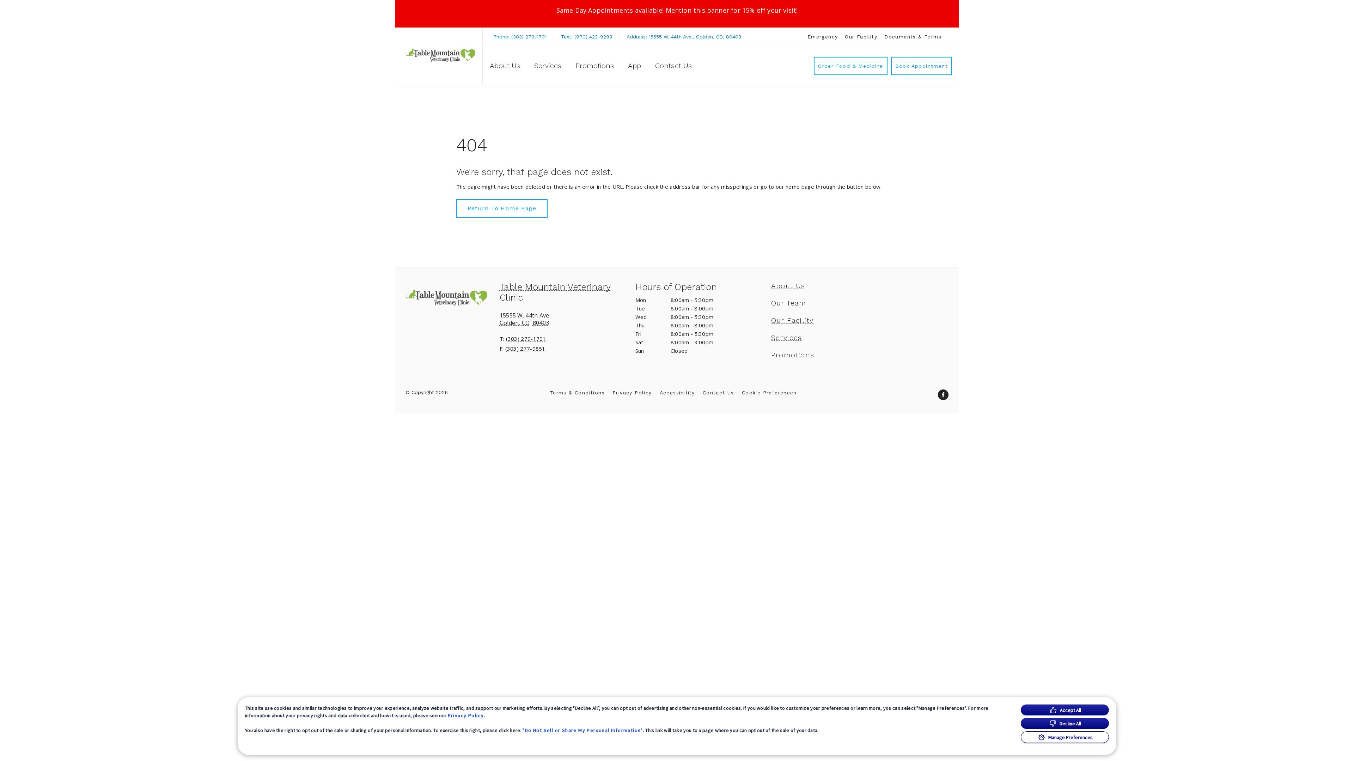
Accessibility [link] (677, 392)
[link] (440, 55)
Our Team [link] (788, 303)
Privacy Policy (466, 715)
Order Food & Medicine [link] (850, 66)
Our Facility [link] (861, 37)
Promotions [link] (594, 65)
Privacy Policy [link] (632, 392)
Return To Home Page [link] (502, 208)
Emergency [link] (822, 37)
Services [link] (547, 65)
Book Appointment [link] (921, 66)
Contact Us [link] (673, 65)
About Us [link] (788, 286)
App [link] (634, 65)
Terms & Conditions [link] (577, 392)
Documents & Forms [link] (912, 37)
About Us (505, 65)
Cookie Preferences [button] (769, 392)
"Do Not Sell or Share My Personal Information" (583, 730)
